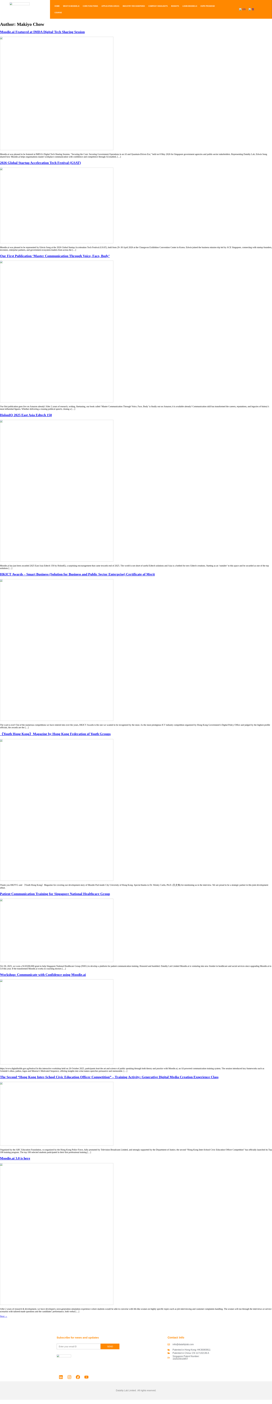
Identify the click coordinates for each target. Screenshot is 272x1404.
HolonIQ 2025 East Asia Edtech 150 (26, 415)
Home (57, 6)
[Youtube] (86, 1377)
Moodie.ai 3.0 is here (15, 1158)
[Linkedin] (61, 1377)
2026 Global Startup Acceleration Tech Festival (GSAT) (40, 163)
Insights (175, 6)
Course (58, 13)
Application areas (110, 6)
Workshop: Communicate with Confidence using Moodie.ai (43, 975)
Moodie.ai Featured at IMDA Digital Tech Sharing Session (42, 32)
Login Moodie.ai (189, 6)
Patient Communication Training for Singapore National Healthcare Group (55, 894)
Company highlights (158, 6)
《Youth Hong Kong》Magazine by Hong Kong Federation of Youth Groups (55, 734)
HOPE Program (207, 6)
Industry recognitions (134, 6)
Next (3, 1316)
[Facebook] (78, 1377)
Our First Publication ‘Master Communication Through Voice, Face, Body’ (55, 256)
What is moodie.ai (71, 6)
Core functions (90, 6)
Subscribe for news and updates (78, 1337)
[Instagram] (69, 1377)
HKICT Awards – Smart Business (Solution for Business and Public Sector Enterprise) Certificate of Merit (77, 574)
